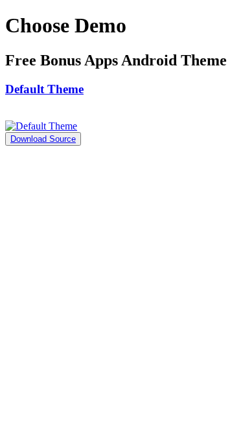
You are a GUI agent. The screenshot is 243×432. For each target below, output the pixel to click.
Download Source (43, 139)
